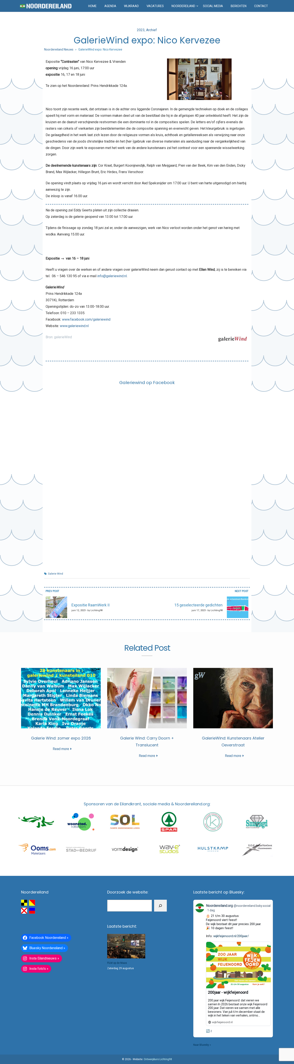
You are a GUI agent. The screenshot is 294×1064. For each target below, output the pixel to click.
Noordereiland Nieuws (58, 49)
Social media (213, 6)
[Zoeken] (160, 906)
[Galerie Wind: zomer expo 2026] (61, 698)
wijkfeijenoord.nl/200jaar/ (231, 936)
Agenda (110, 6)
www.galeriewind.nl (74, 326)
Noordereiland (183, 6)
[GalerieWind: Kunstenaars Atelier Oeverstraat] (233, 698)
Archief (151, 30)
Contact (261, 6)
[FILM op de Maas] (126, 946)
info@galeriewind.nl (112, 276)
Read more (61, 749)
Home (92, 6)
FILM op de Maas (117, 962)
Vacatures (155, 6)
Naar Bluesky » (202, 1044)
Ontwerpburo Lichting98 (158, 1059)
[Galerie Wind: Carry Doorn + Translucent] (147, 698)
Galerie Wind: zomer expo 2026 (61, 738)
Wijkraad (131, 6)
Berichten (238, 6)
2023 (141, 30)
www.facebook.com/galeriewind (86, 319)
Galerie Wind (55, 573)
